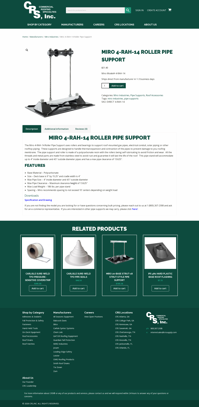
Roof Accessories (154, 95)
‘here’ (135, 209)
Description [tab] (32, 128)
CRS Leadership (29, 386)
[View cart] (169, 10)
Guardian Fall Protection (64, 340)
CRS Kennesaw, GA (123, 324)
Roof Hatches (28, 344)
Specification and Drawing (38, 199)
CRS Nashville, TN (123, 336)
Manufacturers (72, 24)
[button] (27, 50)
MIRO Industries (60, 344)
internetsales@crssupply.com (164, 332)
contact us (99, 393)
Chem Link (58, 332)
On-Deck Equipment (31, 332)
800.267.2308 (156, 328)
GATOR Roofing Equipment (65, 336)
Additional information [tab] (57, 128)
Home (25, 36)
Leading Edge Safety (62, 351)
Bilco (55, 324)
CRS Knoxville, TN (123, 340)
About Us (150, 24)
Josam (56, 347)
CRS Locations (124, 24)
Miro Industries (51, 36)
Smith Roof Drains (61, 363)
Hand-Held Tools (30, 328)
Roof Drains (27, 340)
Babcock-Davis (60, 320)
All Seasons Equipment (63, 316)
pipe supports (131, 98)
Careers (98, 24)
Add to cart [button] (38, 288)
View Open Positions (93, 316)
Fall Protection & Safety (33, 320)
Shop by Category (39, 24)
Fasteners (26, 324)
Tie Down (57, 367)
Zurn (55, 371)
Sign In (140, 10)
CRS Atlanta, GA (122, 316)
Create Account (156, 10)
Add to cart (118, 85)
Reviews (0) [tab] (81, 128)
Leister (56, 355)
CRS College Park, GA (124, 320)
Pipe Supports (137, 95)
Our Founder (28, 382)
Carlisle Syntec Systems (63, 328)
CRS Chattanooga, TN (125, 332)
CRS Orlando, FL (122, 347)
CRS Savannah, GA (123, 328)
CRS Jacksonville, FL (124, 344)
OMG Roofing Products (63, 359)
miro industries (115, 98)
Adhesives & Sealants (31, 316)
